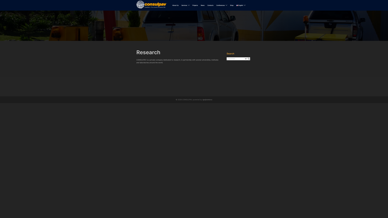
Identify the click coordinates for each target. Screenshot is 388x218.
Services (184, 5)
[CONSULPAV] (151, 5)
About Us (175, 5)
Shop (232, 5)
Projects (195, 5)
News (203, 5)
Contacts (210, 5)
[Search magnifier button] (248, 58)
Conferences (220, 5)
